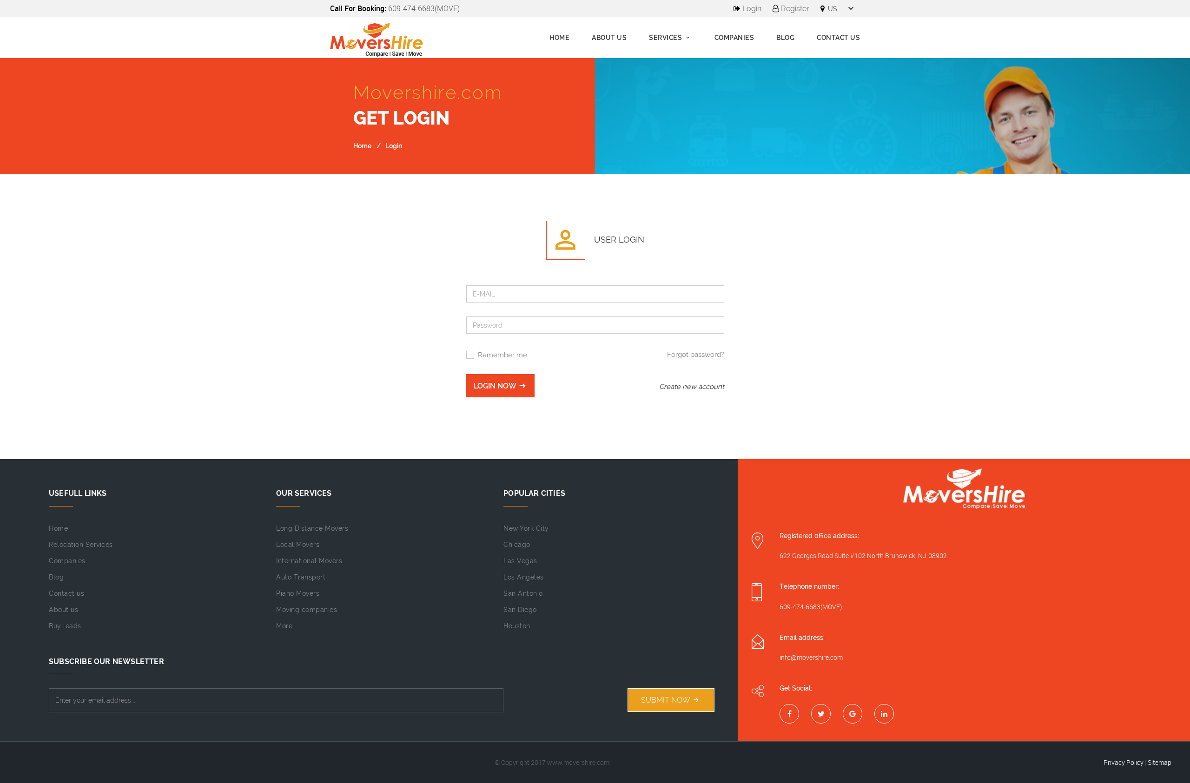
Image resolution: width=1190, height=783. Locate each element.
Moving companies (306, 609)
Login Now (496, 386)
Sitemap (1159, 762)
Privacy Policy (1124, 762)
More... (287, 626)
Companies (734, 37)
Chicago (516, 544)
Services (666, 37)
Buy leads (65, 626)
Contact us (66, 593)
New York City (526, 528)
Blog (785, 37)
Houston (516, 626)
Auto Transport (300, 577)
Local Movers (297, 544)
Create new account (691, 386)
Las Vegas (520, 561)
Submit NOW (666, 700)
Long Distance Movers (312, 528)
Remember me (502, 355)
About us (609, 37)
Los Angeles (523, 577)
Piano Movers (297, 593)
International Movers (309, 561)
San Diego (520, 609)
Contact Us (838, 37)
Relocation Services (81, 544)
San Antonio (523, 593)
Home (559, 37)
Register (794, 8)
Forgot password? (695, 354)
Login (750, 8)
